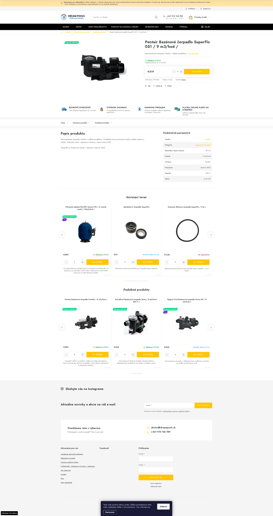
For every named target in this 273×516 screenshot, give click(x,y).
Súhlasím (163, 506)
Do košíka (197, 72)
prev (62, 234)
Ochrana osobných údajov (69, 462)
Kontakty (63, 474)
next (210, 234)
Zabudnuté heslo (155, 486)
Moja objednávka (66, 482)
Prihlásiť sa (203, 405)
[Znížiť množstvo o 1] (174, 72)
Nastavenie (109, 512)
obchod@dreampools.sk (163, 427)
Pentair (183, 80)
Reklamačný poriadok (68, 458)
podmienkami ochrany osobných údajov (176, 411)
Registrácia (207, 9)
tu (149, 507)
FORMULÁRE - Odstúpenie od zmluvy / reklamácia (78, 466)
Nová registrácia (155, 483)
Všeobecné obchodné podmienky (72, 454)
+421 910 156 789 (174, 16)
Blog (62, 478)
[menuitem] (67, 27)
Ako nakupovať (66, 470)
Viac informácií (193, 53)
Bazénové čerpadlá (203, 145)
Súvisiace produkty (80, 122)
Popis (63, 122)
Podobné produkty (102, 122)
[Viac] (205, 27)
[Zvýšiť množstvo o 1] (181, 72)
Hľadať (156, 17)
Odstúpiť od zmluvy (9, 513)
